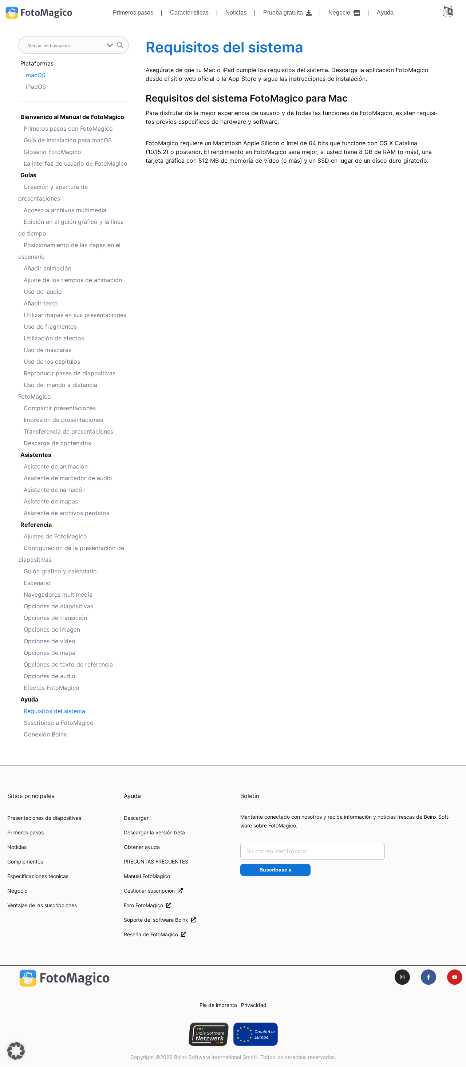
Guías (28, 175)
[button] (16, 1051)
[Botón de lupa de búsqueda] (120, 45)
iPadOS (36, 86)
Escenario (37, 582)
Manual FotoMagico (147, 876)
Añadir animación (47, 268)
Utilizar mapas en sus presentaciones (75, 315)
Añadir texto (41, 303)
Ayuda (385, 12)
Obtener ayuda (142, 847)
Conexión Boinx (45, 734)
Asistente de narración (55, 489)
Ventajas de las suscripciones (42, 905)
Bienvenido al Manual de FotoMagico (72, 116)
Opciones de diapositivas (58, 606)
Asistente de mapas (51, 501)
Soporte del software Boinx (157, 920)
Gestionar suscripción (151, 891)
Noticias (235, 12)
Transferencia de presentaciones (68, 431)
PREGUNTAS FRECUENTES (156, 861)
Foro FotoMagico (145, 905)
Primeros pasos (133, 12)
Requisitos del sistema (54, 711)
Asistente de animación (56, 466)
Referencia (36, 524)
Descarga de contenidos (57, 443)
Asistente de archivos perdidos (66, 513)
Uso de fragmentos (50, 326)
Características (189, 12)
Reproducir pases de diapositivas (69, 373)
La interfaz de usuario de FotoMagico (75, 163)
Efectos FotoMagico (51, 687)
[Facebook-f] (428, 977)
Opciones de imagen (52, 629)
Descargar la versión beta (154, 832)
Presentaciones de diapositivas (44, 818)
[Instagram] (402, 977)
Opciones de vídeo (49, 641)
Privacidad (253, 1005)
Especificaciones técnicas (37, 876)
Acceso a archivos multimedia (65, 210)
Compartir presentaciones (60, 408)
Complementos (25, 861)
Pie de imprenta (218, 1005)
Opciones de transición (55, 617)
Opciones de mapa (49, 652)
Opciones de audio (49, 676)
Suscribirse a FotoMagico (59, 722)
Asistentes (35, 454)
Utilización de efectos (54, 338)
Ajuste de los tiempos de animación (73, 280)
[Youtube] (454, 977)
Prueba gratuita (284, 12)
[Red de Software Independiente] (208, 1034)
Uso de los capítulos (52, 361)
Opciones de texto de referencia (68, 664)
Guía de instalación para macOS (68, 140)
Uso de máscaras (47, 349)
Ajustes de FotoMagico (55, 536)
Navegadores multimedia (58, 594)
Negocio (340, 12)
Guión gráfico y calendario (60, 571)
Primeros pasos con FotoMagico (68, 128)
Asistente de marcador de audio (68, 478)
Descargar (136, 818)
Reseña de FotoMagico (152, 934)
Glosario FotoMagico (52, 151)
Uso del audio (43, 291)
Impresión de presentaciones (63, 419)
